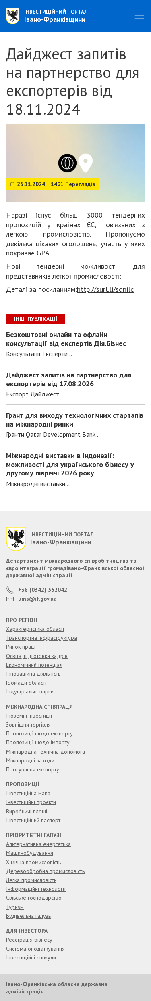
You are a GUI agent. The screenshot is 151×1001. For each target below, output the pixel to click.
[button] (139, 16)
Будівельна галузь (28, 915)
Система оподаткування (35, 948)
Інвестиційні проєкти (31, 802)
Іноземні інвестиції (29, 715)
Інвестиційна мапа (28, 793)
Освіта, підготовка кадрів (37, 656)
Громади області (26, 682)
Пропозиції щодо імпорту (38, 742)
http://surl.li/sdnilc (105, 289)
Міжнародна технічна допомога (45, 751)
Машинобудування (29, 853)
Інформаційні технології (36, 888)
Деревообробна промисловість (45, 871)
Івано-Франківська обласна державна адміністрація (57, 987)
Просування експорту (32, 769)
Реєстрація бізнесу (29, 939)
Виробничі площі (26, 811)
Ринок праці (20, 646)
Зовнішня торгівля (28, 724)
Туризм (15, 907)
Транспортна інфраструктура (41, 637)
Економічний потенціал (34, 664)
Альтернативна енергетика (38, 844)
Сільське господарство (34, 897)
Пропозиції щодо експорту (39, 733)
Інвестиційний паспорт (33, 820)
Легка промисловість (31, 880)
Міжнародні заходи (30, 760)
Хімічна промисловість (33, 862)
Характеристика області (35, 628)
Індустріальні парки (30, 691)
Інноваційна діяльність (33, 673)
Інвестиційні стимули (31, 957)
